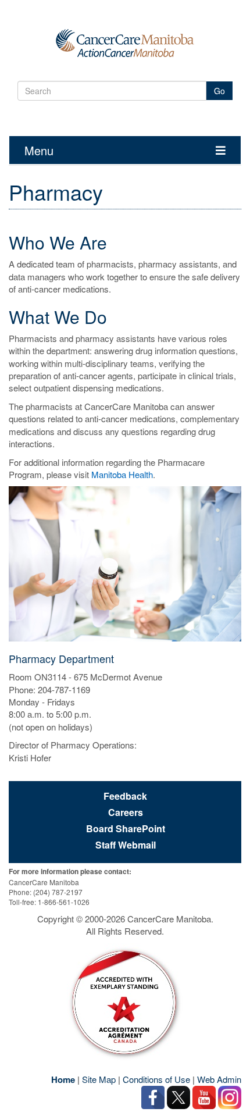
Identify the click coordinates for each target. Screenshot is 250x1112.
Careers (125, 812)
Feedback (125, 796)
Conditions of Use (156, 1079)
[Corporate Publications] (125, 1002)
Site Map (99, 1079)
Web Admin (219, 1079)
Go (219, 91)
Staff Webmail (125, 845)
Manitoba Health (122, 474)
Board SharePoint (125, 828)
